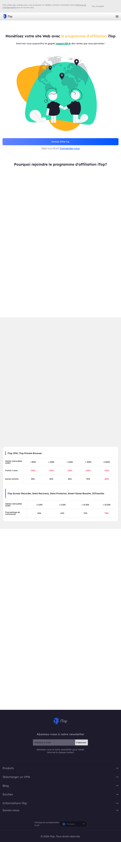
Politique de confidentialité (47, 822)
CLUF (37, 825)
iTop (60, 721)
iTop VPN (7, 16)
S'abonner (81, 742)
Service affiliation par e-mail (60, 669)
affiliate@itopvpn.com (96, 661)
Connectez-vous (70, 148)
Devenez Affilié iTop (60, 142)
